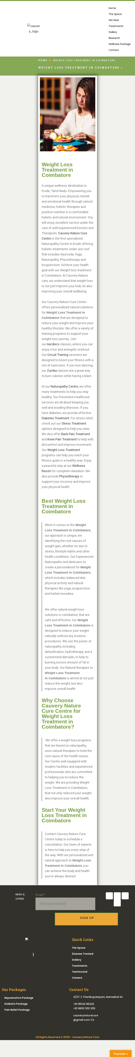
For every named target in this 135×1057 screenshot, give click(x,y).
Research (114, 38)
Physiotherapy (69, 476)
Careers (77, 977)
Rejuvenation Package (18, 998)
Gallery (113, 32)
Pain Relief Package (17, 1010)
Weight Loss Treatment (63, 450)
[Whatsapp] (117, 902)
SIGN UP (87, 917)
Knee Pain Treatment (62, 439)
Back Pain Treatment (75, 434)
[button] (119, 26)
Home (112, 8)
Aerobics (53, 344)
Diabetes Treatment (55, 418)
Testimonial (79, 971)
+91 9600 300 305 (84, 1008)
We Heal (114, 20)
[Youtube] (125, 895)
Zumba (52, 370)
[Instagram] (117, 895)
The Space (115, 14)
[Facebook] (109, 895)
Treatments (116, 26)
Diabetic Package (16, 1004)
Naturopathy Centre (64, 386)
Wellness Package (120, 44)
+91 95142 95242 (83, 1004)
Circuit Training (57, 355)
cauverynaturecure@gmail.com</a (85, 1018)
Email (40, 895)
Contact (114, 50)
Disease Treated (83, 954)
